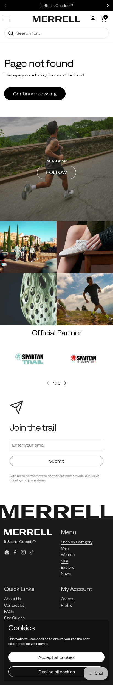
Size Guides (14, 618)
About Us (12, 599)
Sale (64, 561)
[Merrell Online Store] (56, 19)
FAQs (9, 611)
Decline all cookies (56, 671)
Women (68, 554)
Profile (66, 605)
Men (65, 548)
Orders (67, 599)
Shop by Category (76, 542)
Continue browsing (34, 93)
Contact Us (14, 605)
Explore (67, 567)
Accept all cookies (56, 657)
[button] (103, 19)
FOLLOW (56, 172)
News (66, 573)
